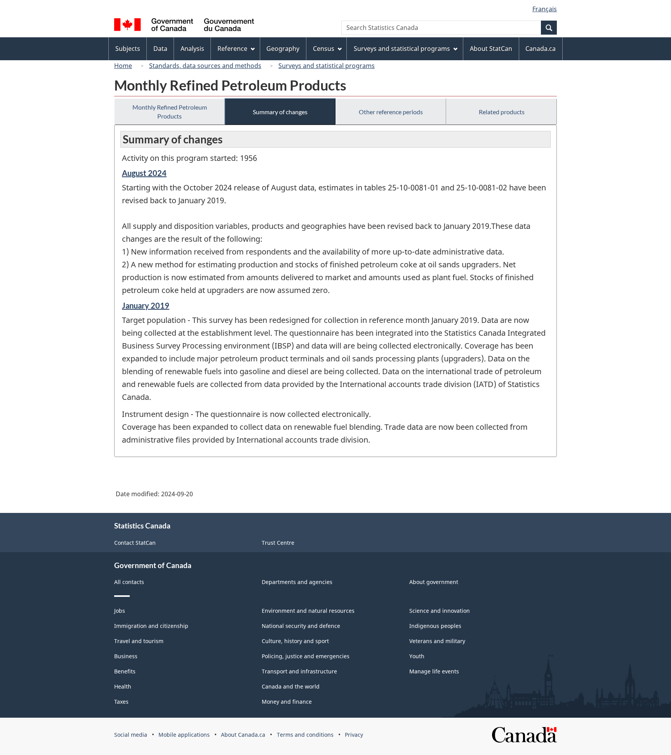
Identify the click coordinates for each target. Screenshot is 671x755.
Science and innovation (439, 610)
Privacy (354, 734)
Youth (416, 656)
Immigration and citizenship (151, 625)
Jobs (119, 610)
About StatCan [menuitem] (491, 48)
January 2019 (145, 305)
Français (544, 9)
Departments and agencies (297, 582)
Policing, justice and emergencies (305, 656)
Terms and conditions (305, 734)
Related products (502, 111)
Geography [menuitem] (282, 48)
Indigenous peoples (435, 625)
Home (123, 65)
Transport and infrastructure (299, 671)
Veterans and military (437, 641)
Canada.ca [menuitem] (540, 48)
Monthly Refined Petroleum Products (169, 111)
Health (122, 686)
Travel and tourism (138, 641)
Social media (130, 734)
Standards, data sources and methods (205, 65)
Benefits (125, 671)
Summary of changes (280, 111)
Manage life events (434, 671)
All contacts (129, 582)
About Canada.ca (243, 734)
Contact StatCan (135, 542)
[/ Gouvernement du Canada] (184, 25)
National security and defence (301, 625)
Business (125, 656)
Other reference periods (391, 111)
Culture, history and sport (295, 641)
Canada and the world (291, 686)
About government (433, 582)
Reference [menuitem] (232, 48)
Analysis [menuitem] (192, 48)
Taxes (121, 701)
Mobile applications (184, 734)
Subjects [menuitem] (127, 48)
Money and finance (287, 701)
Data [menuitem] (160, 48)
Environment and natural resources (308, 610)
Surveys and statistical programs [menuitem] (402, 48)
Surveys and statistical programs (326, 65)
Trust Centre (278, 542)
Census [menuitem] (323, 48)
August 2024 (144, 173)
